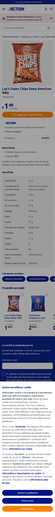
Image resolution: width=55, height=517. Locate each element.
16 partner (20, 426)
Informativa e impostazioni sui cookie (21, 473)
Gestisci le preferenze (27, 493)
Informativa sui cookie (20, 449)
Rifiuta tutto (28, 501)
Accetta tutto (27, 509)
